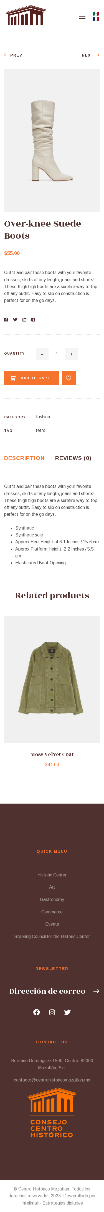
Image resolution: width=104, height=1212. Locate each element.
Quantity (14, 353)
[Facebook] (6, 319)
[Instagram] (52, 1012)
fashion (43, 416)
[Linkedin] (24, 319)
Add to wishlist (69, 378)
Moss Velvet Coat (52, 754)
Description (24, 458)
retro (40, 430)
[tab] (24, 458)
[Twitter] (15, 319)
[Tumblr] (33, 319)
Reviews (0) (73, 458)
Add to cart (35, 378)
